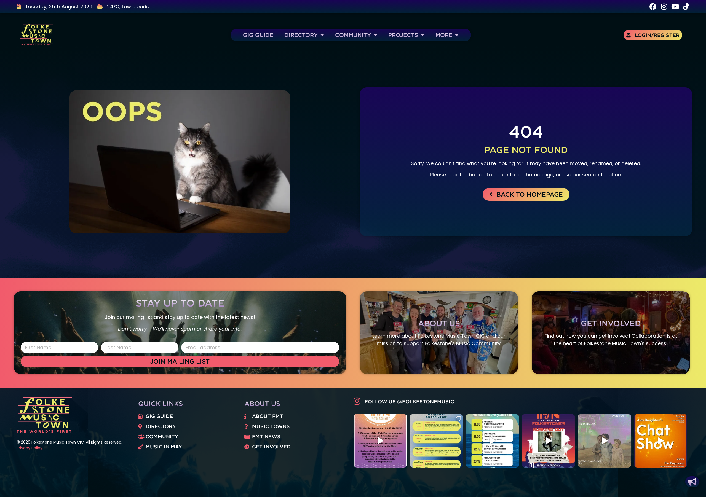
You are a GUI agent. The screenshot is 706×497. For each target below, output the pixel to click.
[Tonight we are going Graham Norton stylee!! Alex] (660, 440)
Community (353, 35)
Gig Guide (258, 35)
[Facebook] (652, 6)
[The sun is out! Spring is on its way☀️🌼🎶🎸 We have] (436, 440)
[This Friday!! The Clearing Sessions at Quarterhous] (492, 440)
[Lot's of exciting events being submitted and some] (380, 440)
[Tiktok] (686, 6)
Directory (301, 35)
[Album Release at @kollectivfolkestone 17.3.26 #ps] (604, 440)
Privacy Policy (29, 448)
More (443, 35)
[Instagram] (663, 6)
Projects (403, 35)
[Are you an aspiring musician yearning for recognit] (548, 440)
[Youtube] (675, 6)
